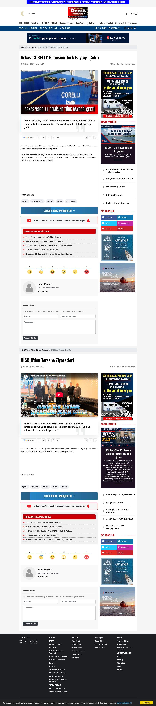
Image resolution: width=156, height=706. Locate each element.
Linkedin (124, 217)
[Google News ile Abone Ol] (28, 137)
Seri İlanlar (76, 657)
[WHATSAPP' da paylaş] (48, 137)
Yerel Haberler (77, 647)
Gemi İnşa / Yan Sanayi (57, 660)
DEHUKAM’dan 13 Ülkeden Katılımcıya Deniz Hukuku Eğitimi (118, 453)
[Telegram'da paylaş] (53, 137)
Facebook (108, 217)
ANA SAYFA (24, 47)
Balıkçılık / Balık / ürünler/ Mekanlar (58, 681)
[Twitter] (128, 28)
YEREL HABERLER (55, 685)
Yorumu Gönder (30, 338)
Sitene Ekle (121, 663)
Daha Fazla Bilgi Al (124, 702)
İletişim (119, 669)
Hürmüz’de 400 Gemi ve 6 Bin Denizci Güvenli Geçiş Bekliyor (48, 254)
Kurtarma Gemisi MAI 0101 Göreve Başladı (41, 250)
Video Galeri (76, 644)
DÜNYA (54, 22)
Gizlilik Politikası (123, 641)
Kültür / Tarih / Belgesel (57, 688)
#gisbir (24, 487)
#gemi (59, 201)
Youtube (108, 229)
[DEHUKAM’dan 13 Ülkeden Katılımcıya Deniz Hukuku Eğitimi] (118, 438)
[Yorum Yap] (86, 137)
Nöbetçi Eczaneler (78, 651)
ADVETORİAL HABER (124, 653)
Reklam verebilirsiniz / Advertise (125, 649)
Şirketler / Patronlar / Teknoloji (100, 22)
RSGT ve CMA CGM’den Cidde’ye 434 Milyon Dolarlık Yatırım (48, 246)
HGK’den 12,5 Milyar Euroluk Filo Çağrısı (118, 149)
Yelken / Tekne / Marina (57, 669)
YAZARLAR (35, 22)
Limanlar (52, 666)
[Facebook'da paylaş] (39, 137)
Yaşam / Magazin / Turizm (58, 691)
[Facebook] (125, 28)
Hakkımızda (121, 644)
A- (95, 138)
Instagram (125, 223)
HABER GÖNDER (27, 195)
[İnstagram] (21, 642)
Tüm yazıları (43, 291)
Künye (119, 638)
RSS (122, 229)
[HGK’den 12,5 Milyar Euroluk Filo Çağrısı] (118, 135)
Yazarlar (75, 638)
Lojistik (33, 47)
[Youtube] (135, 28)
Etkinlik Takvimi (100, 647)
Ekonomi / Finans (66, 22)
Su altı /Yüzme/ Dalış (56, 676)
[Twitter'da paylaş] (44, 137)
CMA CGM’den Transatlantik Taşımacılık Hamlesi (44, 241)
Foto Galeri (76, 641)
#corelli (50, 201)
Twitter (107, 223)
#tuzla (55, 487)
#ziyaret (45, 487)
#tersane (35, 487)
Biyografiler (99, 641)
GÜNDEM (45, 22)
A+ (90, 138)
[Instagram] (131, 28)
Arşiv (119, 666)
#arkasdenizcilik (37, 201)
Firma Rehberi (77, 654)
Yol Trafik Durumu (101, 644)
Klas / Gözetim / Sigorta (57, 673)
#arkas (24, 201)
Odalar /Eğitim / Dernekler (126, 22)
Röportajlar (99, 638)
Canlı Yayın (80, 22)
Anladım (146, 702)
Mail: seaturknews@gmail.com (48, 287)
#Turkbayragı (70, 201)
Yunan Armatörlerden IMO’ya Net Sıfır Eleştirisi (43, 237)
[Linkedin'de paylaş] (58, 137)
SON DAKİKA (24, 22)
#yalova (64, 487)
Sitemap (120, 660)
